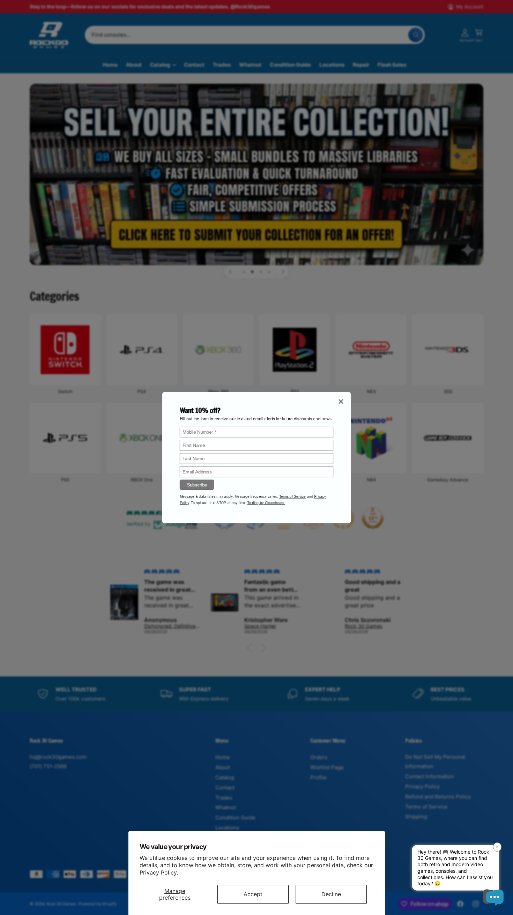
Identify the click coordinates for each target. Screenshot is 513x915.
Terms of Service (292, 496)
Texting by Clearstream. (266, 502)
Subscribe (197, 484)
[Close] (341, 401)
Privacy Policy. (159, 872)
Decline (331, 894)
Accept (253, 894)
